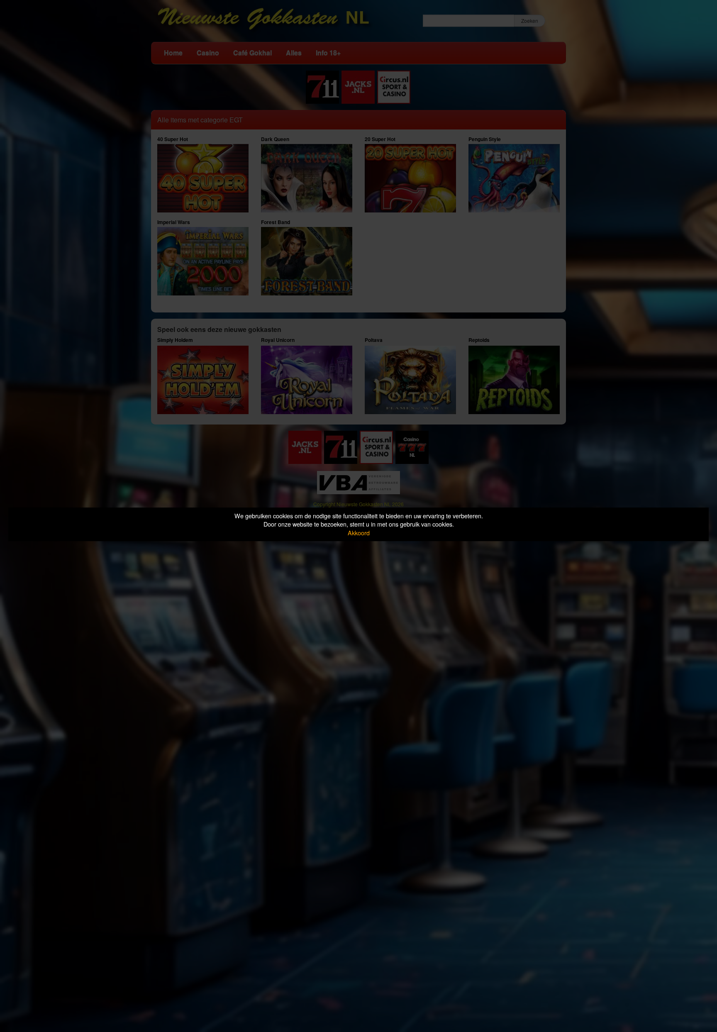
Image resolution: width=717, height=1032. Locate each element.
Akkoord (359, 532)
